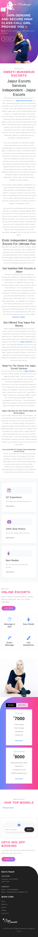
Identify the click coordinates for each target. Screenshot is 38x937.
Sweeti (12, 922)
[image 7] (19, 808)
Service (3, 907)
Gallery (3, 910)
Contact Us (8, 859)
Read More (8, 39)
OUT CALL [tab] (22, 705)
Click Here (10, 506)
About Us (4, 904)
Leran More (8, 608)
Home (3, 901)
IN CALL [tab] (11, 705)
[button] (7, 808)
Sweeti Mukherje (19, 5)
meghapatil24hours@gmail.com (16, 892)
